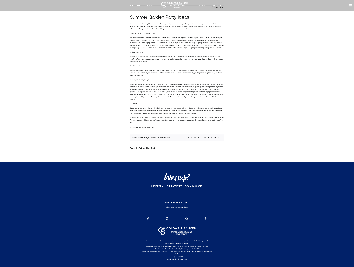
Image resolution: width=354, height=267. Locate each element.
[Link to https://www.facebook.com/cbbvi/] (147, 218)
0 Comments (150, 127)
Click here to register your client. (177, 207)
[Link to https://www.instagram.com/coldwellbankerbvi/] (167, 218)
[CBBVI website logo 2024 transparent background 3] (174, 5)
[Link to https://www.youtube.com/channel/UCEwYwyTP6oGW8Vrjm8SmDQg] (186, 218)
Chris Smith (134, 127)
